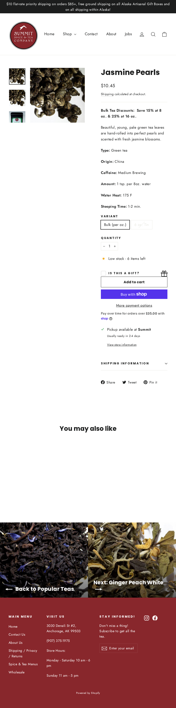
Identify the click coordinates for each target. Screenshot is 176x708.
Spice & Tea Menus (23, 664)
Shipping (107, 94)
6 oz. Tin (141, 224)
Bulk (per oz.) (115, 224)
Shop (68, 34)
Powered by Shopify (88, 693)
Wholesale (17, 672)
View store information (122, 345)
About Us (15, 642)
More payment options (134, 305)
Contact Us (17, 634)
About (111, 34)
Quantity (111, 238)
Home (49, 34)
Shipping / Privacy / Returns (23, 653)
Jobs (128, 34)
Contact (91, 34)
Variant (109, 216)
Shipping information (125, 363)
